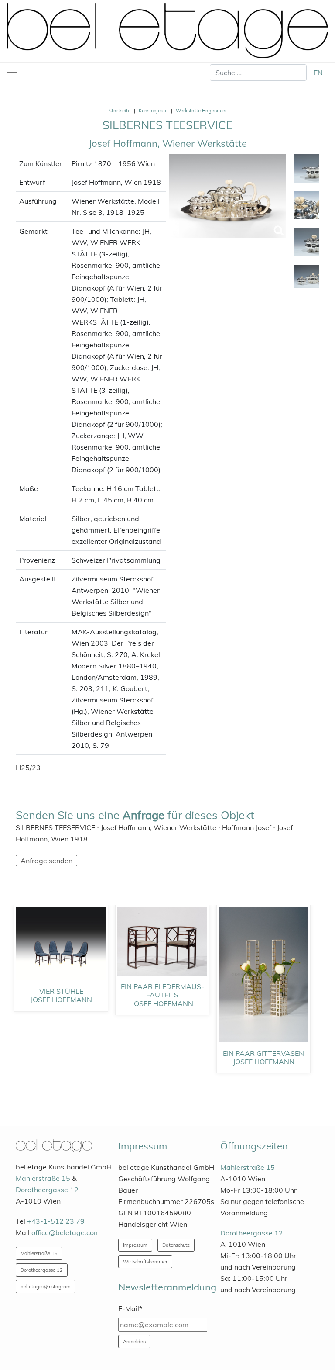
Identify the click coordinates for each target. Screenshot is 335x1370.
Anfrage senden (46, 860)
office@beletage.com (65, 1232)
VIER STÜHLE (61, 991)
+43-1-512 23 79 (56, 1221)
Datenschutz (176, 1245)
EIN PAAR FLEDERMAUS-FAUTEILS (162, 990)
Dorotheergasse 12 (47, 1189)
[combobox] (258, 72)
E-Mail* (130, 1308)
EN (318, 72)
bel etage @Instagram (46, 1287)
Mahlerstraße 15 (43, 1178)
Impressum (135, 1245)
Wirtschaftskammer (145, 1262)
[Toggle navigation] (11, 72)
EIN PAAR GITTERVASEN (263, 1053)
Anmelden (134, 1342)
